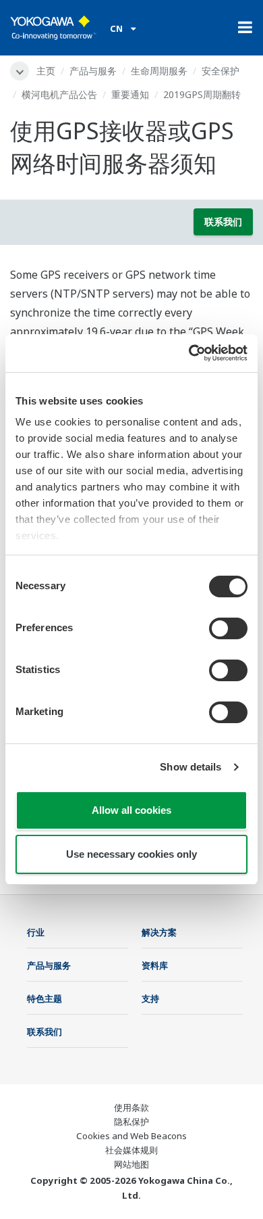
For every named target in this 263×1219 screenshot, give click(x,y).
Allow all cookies (131, 810)
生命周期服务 (159, 70)
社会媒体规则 (131, 1150)
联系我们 (223, 221)
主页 (45, 70)
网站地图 (131, 1164)
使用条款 (131, 1107)
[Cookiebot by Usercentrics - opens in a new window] (189, 353)
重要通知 (130, 94)
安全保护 (220, 70)
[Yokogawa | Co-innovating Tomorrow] (53, 28)
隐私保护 (131, 1122)
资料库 (155, 965)
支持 (150, 998)
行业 (36, 932)
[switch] (228, 628)
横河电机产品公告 (59, 94)
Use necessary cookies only (131, 854)
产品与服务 (93, 70)
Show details (190, 767)
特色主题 (44, 998)
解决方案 (159, 932)
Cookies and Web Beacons (131, 1136)
